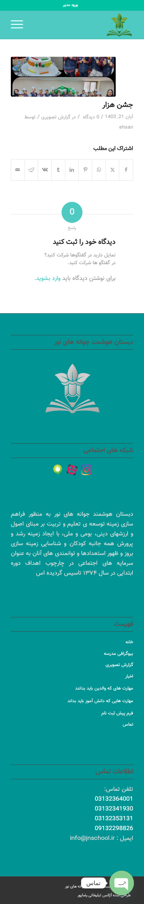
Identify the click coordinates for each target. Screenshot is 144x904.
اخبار (129, 676)
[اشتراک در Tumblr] (58, 169)
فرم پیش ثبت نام (117, 713)
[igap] (57, 470)
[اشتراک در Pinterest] (85, 169)
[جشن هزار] (63, 77)
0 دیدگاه (90, 117)
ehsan (126, 127)
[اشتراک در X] (112, 169)
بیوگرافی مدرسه (118, 653)
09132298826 (114, 828)
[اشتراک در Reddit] (31, 169)
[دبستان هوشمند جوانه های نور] (84, 25)
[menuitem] (70, 5)
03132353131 (114, 818)
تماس (128, 724)
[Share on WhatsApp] (99, 169)
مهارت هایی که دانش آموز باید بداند (100, 701)
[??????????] (86, 470)
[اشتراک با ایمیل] (17, 169)
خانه (129, 642)
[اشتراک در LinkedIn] (72, 169)
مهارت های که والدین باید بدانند (104, 688)
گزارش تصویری (55, 117)
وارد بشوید (48, 278)
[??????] (72, 470)
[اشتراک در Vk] (44, 169)
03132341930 (114, 809)
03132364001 (114, 799)
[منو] (19, 25)
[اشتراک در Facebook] (126, 169)
